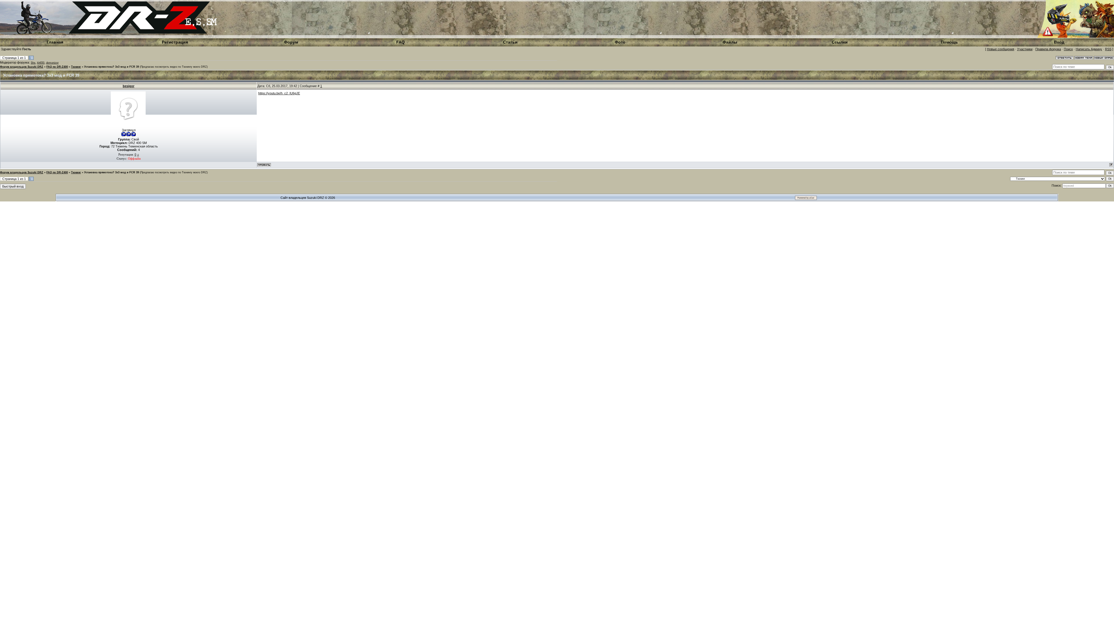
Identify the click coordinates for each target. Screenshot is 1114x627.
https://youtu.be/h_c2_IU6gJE (279, 93)
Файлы (730, 42)
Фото (620, 42)
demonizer (52, 62)
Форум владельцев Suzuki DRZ (21, 66)
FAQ (400, 42)
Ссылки (840, 42)
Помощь (949, 42)
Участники (1024, 49)
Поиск (1068, 49)
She (33, 62)
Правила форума (1048, 49)
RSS (1108, 49)
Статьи (510, 42)
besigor (128, 86)
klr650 (40, 62)
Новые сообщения (1000, 49)
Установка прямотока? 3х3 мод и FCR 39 (111, 66)
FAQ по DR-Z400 (57, 66)
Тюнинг (76, 66)
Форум (291, 42)
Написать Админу (1089, 49)
